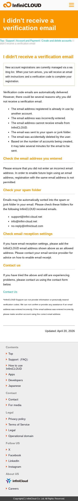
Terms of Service (19, 424)
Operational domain (20, 436)
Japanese (14, 385)
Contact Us (10, 291)
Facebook (14, 455)
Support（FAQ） (19, 359)
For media (14, 405)
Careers (13, 488)
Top (2, 40)
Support (10, 40)
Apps (11, 374)
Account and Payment (28, 40)
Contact (13, 399)
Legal (11, 430)
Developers (15, 380)
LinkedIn (13, 460)
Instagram (14, 466)
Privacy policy (17, 418)
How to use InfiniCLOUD (14, 367)
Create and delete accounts (57, 40)
